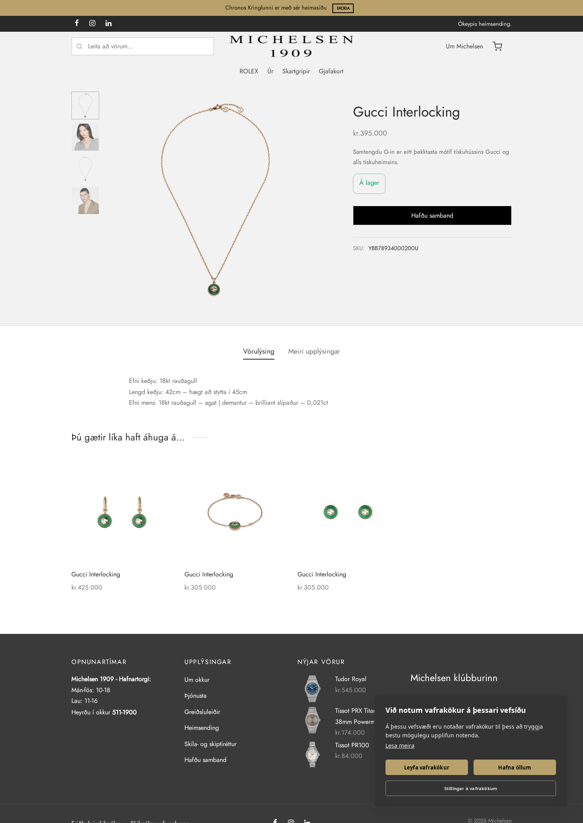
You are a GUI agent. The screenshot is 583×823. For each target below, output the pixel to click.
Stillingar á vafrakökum (471, 788)
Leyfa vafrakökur (426, 767)
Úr (270, 71)
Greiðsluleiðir (202, 711)
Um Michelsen (464, 46)
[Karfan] (497, 46)
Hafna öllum (514, 767)
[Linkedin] (108, 23)
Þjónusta (195, 695)
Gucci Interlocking (95, 574)
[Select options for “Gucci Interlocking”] (273, 474)
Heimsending (201, 727)
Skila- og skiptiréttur (210, 743)
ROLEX (249, 71)
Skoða (343, 8)
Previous (115, 200)
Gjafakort (331, 71)
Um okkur (196, 679)
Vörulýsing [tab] (258, 351)
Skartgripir (296, 71)
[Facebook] (76, 23)
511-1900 (124, 712)
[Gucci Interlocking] (122, 512)
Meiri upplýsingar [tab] (314, 351)
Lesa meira (399, 745)
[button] (386, 474)
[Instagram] (92, 23)
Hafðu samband (205, 759)
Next (315, 200)
